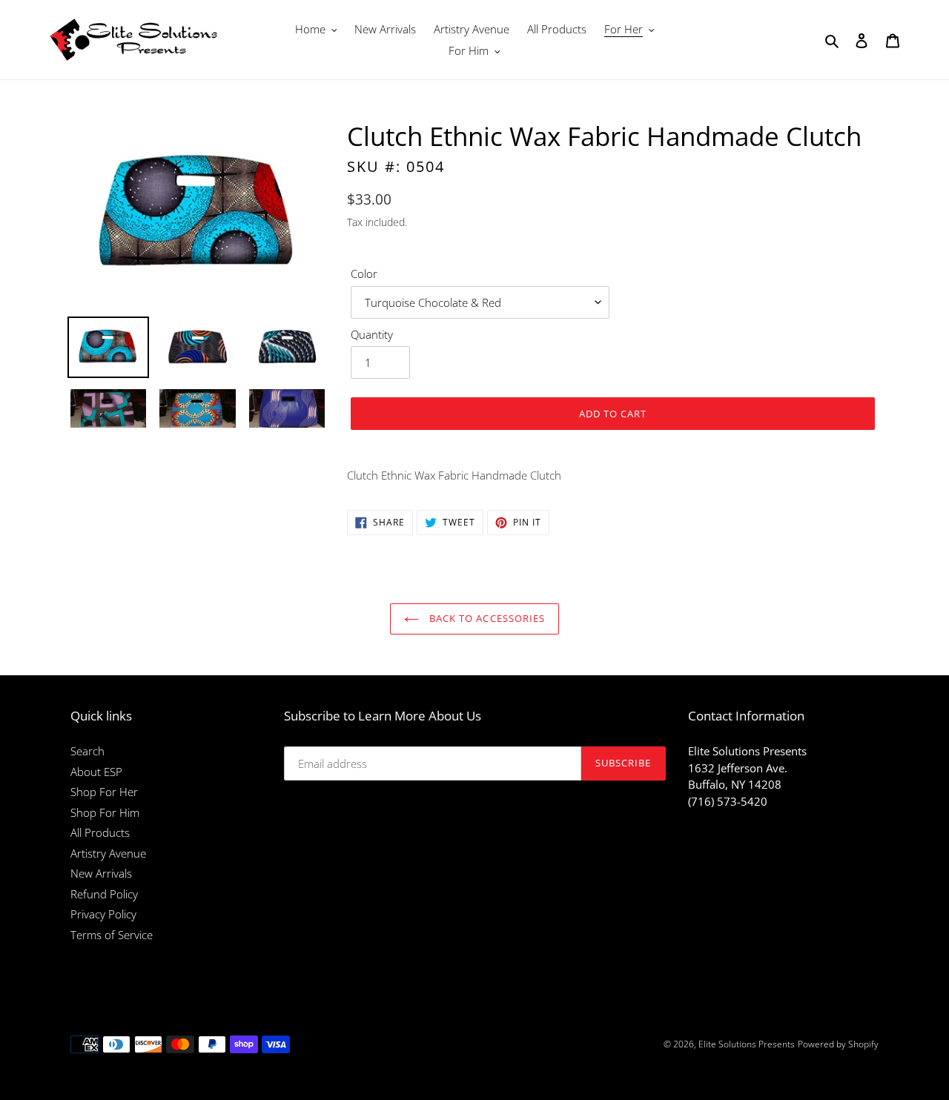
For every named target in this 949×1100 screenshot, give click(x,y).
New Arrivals (101, 873)
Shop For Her (104, 791)
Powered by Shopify (838, 1044)
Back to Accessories (485, 618)
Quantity (372, 334)
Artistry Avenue (108, 853)
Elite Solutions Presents (746, 1044)
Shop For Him (104, 812)
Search (87, 750)
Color (364, 273)
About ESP (96, 771)
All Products (100, 832)
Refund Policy (104, 894)
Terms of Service (111, 934)
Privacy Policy (103, 914)
